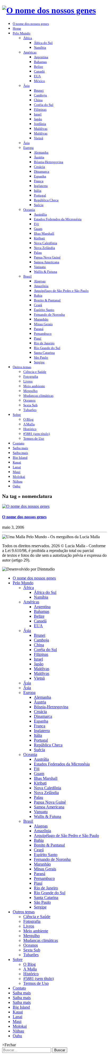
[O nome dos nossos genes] (25, 506)
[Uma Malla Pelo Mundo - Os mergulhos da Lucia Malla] (49, 10)
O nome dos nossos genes (24, 517)
